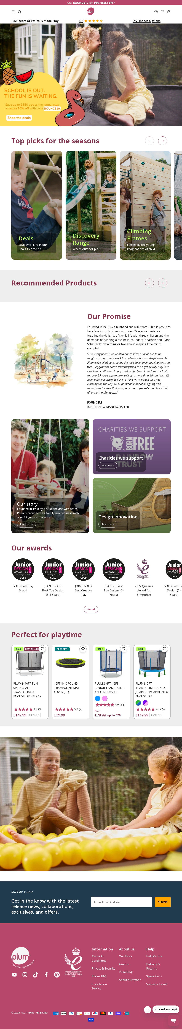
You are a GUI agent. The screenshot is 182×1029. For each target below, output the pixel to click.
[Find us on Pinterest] (57, 975)
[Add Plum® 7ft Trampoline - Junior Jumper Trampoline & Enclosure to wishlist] (164, 648)
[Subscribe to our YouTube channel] (14, 975)
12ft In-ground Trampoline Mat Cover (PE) (67, 688)
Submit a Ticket (156, 984)
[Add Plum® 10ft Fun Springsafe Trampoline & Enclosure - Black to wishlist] (42, 648)
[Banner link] (91, 75)
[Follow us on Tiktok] (35, 975)
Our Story (125, 956)
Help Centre (154, 956)
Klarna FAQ (99, 976)
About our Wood (130, 980)
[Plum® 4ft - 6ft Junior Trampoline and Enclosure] (111, 663)
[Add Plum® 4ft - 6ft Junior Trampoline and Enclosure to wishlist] (123, 648)
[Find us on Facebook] (46, 975)
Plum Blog (126, 972)
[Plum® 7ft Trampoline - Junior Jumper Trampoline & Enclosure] (152, 663)
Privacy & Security (103, 968)
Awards (124, 964)
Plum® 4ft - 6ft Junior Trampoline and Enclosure (109, 688)
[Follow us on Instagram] (25, 975)
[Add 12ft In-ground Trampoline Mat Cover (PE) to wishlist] (83, 648)
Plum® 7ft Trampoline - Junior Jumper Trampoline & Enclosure (151, 690)
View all (91, 609)
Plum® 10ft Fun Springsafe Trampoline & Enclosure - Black (27, 690)
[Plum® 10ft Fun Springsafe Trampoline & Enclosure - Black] (30, 663)
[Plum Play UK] (91, 11)
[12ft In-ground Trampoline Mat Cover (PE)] (70, 663)
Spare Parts (154, 976)
